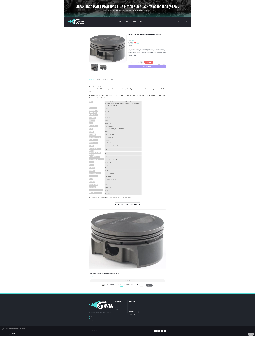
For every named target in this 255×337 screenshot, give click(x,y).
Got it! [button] (13, 333)
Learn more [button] (20, 329)
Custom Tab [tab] (105, 80)
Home (106, 10)
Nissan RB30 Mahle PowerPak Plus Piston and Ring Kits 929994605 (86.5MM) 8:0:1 (104, 273)
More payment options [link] (160, 64)
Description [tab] (91, 80)
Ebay (116, 311)
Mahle (133, 40)
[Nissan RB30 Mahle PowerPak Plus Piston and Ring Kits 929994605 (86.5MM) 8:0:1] (95, 67)
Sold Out (149, 62)
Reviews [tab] (98, 80)
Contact (116, 309)
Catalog (116, 307)
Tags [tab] (112, 80)
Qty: (129, 62)
